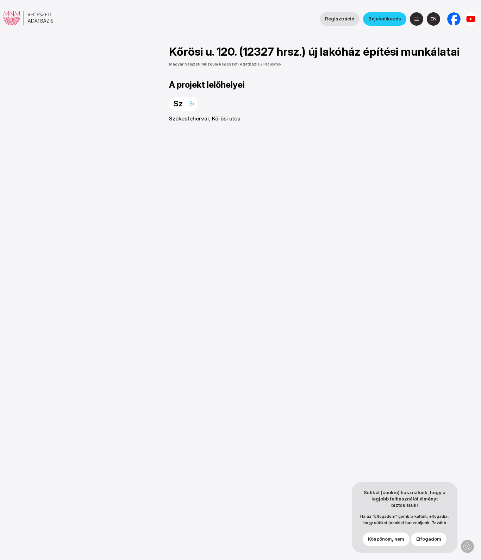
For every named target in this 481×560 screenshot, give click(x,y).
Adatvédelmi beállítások (467, 546)
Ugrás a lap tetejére (191, 104)
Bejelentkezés (384, 18)
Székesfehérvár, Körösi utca (205, 118)
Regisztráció (339, 18)
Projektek (272, 64)
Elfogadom (428, 539)
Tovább (439, 523)
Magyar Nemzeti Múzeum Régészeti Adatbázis (214, 64)
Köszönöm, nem (386, 539)
